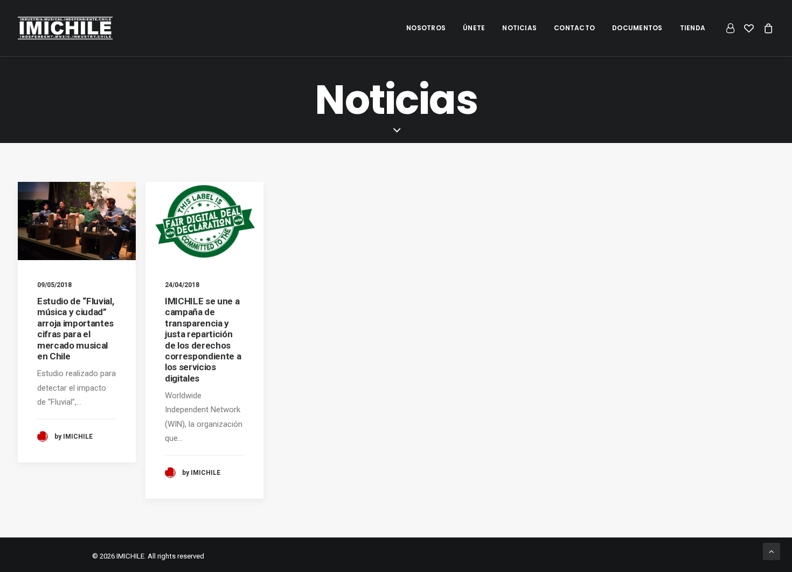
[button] (77, 221)
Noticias (519, 27)
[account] (732, 28)
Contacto (574, 27)
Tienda (692, 27)
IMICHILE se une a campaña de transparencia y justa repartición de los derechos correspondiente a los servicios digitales (203, 340)
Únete (474, 27)
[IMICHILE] (65, 28)
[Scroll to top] (771, 551)
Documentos (637, 27)
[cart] (766, 28)
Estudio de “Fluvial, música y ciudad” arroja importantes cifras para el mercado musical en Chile (75, 329)
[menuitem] (426, 28)
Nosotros (426, 27)
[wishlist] (749, 28)
